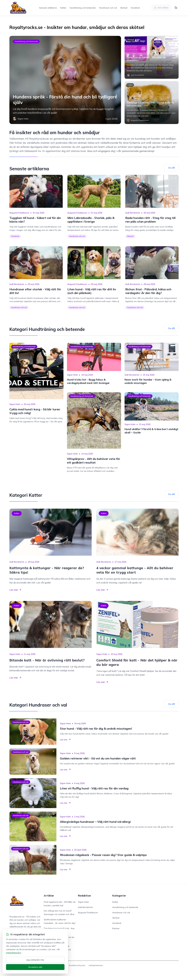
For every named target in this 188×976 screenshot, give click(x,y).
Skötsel (123, 7)
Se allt (171, 167)
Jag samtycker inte (35, 960)
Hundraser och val (108, 7)
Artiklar (49, 895)
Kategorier (119, 895)
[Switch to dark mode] (176, 7)
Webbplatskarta (96, 965)
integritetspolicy (13, 952)
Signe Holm (14, 404)
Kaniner (116, 928)
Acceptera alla (35, 967)
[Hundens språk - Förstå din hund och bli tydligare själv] (65, 80)
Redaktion (84, 895)
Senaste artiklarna (48, 7)
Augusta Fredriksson (19, 212)
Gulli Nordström (132, 212)
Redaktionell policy (77, 965)
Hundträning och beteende (83, 7)
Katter (63, 7)
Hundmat (135, 7)
